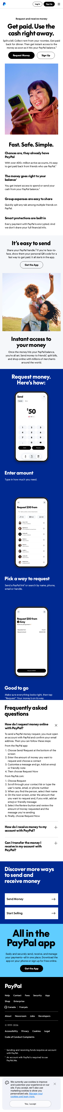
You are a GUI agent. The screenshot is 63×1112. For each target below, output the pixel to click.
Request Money (21, 55)
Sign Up (46, 55)
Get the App (31, 264)
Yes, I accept (30, 1103)
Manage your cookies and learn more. (26, 1095)
